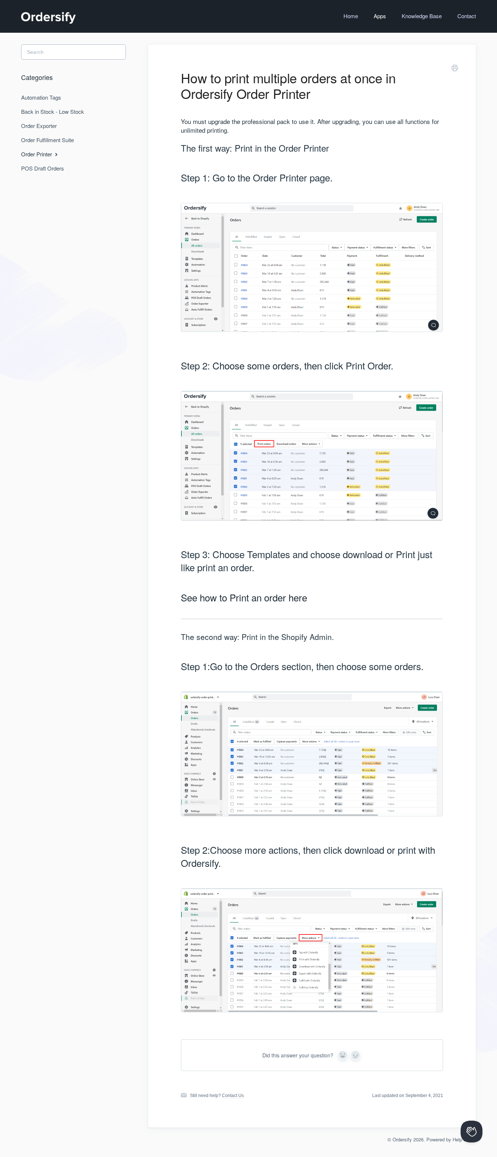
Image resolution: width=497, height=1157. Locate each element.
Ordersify (402, 1139)
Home (350, 16)
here (298, 597)
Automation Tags (41, 97)
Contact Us (233, 1095)
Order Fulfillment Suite (47, 140)
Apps (380, 16)
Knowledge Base (422, 16)
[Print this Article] (454, 69)
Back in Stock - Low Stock (52, 111)
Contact (466, 16)
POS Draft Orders (42, 168)
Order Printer (37, 154)
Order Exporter (39, 125)
